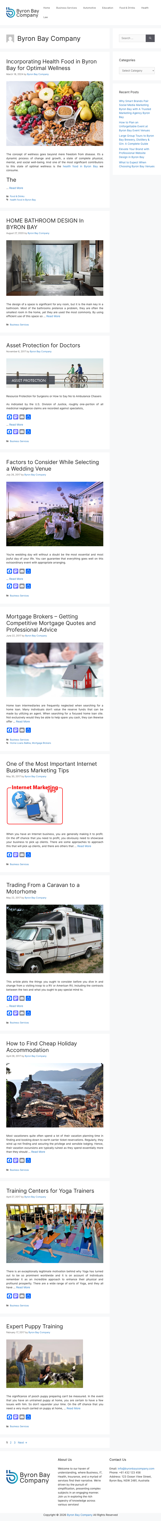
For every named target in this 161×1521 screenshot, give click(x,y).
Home (46, 7)
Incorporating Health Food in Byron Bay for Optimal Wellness (51, 64)
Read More (16, 188)
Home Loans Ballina (20, 743)
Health (145, 7)
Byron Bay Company (79, 1514)
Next (22, 1442)
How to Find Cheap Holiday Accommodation (41, 1046)
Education (107, 7)
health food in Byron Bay (80, 166)
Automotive (89, 7)
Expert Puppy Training (34, 1326)
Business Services (66, 7)
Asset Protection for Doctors (43, 345)
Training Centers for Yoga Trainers (50, 1190)
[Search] (150, 38)
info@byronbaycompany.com (136, 1468)
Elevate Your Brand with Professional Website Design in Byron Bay (134, 153)
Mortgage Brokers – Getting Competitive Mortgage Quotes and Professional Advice (51, 623)
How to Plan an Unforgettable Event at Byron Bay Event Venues (134, 126)
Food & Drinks (127, 7)
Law (45, 17)
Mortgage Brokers (41, 743)
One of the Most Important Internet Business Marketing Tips (51, 767)
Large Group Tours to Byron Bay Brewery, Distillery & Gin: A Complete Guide (136, 139)
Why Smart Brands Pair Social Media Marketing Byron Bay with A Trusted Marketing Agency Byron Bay (135, 109)
